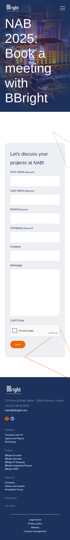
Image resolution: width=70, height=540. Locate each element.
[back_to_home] (13, 8)
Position (15, 246)
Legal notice (35, 519)
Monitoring (10, 441)
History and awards (15, 486)
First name (22, 172)
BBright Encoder (13, 455)
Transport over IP (14, 435)
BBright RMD (11, 469)
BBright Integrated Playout (18, 465)
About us (9, 477)
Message (16, 265)
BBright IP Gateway (15, 462)
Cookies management (35, 531)
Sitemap (35, 527)
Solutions (9, 430)
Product (9, 450)
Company (21, 228)
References (11, 498)
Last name (22, 190)
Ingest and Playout (14, 438)
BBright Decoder (13, 458)
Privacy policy (35, 523)
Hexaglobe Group (14, 489)
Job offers (10, 505)
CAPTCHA (17, 320)
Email (19, 209)
